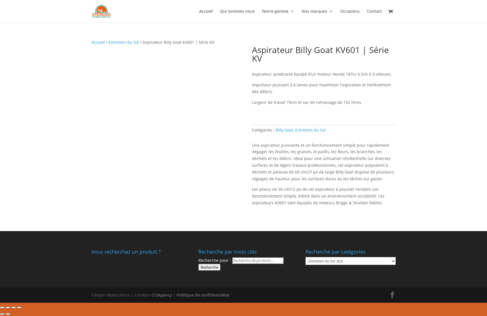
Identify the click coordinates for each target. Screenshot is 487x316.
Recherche (209, 267)
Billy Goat (284, 130)
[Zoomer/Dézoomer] (19, 307)
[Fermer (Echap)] (2, 307)
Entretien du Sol (124, 42)
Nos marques (314, 11)
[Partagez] (8, 307)
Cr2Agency (162, 295)
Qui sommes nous (237, 11)
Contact (374, 11)
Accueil (206, 11)
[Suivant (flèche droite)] (8, 314)
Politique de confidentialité (202, 295)
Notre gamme (275, 11)
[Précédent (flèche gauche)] (2, 314)
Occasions (350, 11)
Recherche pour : (214, 260)
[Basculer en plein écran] (13, 307)
